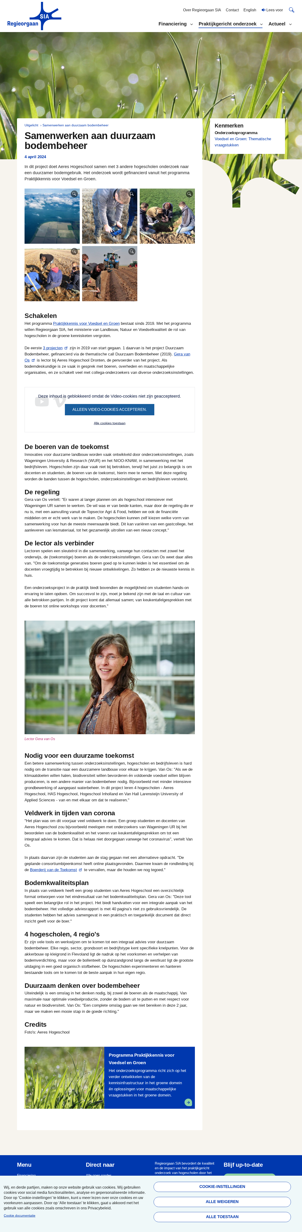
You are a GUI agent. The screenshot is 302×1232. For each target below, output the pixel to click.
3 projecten (53, 348)
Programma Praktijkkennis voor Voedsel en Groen (141, 1059)
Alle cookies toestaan (110, 423)
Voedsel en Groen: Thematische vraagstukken (243, 142)
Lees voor (274, 10)
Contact (232, 10)
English (249, 10)
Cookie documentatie (19, 1215)
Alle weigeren (222, 1201)
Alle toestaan (222, 1217)
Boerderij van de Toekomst (53, 870)
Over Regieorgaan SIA (202, 10)
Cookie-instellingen (222, 1186)
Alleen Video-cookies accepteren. (109, 410)
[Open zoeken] (291, 9)
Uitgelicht (31, 125)
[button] (175, 24)
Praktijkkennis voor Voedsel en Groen (86, 323)
